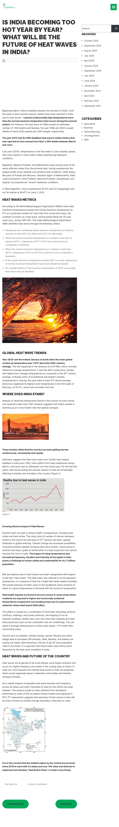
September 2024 (92, 70)
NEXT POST (66, 804)
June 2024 (89, 80)
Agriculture (89, 123)
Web (86, 139)
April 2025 (89, 60)
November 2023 (92, 90)
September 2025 (92, 45)
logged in (22, 784)
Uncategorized (91, 135)
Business (88, 127)
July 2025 (89, 55)
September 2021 (92, 105)
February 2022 (91, 100)
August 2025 (90, 50)
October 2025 (91, 40)
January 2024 (91, 85)
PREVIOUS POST (15, 804)
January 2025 (91, 65)
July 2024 (89, 75)
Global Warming (92, 131)
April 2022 (89, 95)
